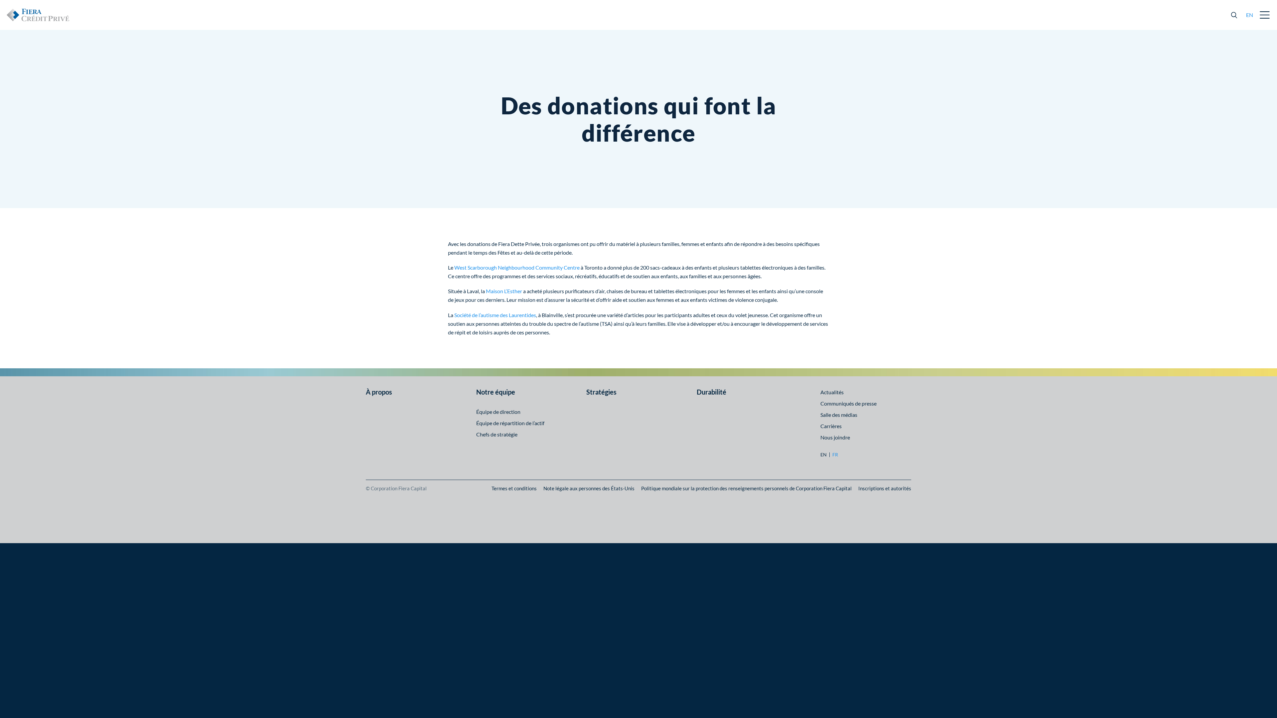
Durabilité (711, 392)
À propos (379, 392)
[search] (1234, 15)
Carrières (831, 426)
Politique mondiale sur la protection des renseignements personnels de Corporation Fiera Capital (746, 488)
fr (835, 454)
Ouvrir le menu (1265, 15)
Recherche (1234, 15)
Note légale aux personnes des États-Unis (589, 488)
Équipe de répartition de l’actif (510, 423)
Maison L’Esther (504, 291)
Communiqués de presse (848, 403)
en (1249, 15)
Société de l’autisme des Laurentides (495, 315)
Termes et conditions (514, 488)
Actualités (832, 392)
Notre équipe (495, 392)
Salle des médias (838, 415)
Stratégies (601, 392)
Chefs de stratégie (496, 434)
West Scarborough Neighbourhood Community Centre (517, 267)
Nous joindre (835, 437)
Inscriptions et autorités (884, 488)
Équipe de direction (498, 412)
